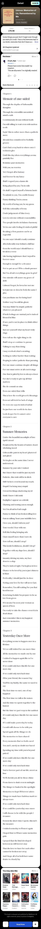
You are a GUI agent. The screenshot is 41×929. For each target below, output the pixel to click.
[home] (2, 3)
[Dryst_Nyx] (4, 61)
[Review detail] (14, 76)
